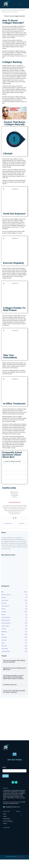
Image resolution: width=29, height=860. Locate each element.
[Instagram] (15, 518)
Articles (5, 816)
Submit (5, 776)
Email (4, 767)
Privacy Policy (6, 818)
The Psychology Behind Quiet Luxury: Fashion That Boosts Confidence (13, 578)
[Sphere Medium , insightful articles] (5, 4)
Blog (3, 704)
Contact (5, 823)
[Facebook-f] (13, 782)
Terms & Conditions (8, 821)
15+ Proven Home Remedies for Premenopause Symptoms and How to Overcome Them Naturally (14, 581)
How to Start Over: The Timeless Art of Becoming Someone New (14, 560)
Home (4, 813)
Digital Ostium (19, 856)
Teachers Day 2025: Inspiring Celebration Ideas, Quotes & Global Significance (21, 729)
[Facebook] (13, 518)
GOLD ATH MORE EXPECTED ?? (8, 732)
